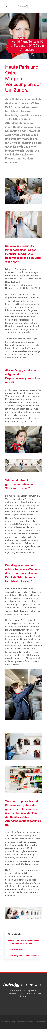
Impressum (32, 991)
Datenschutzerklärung (14, 994)
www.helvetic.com (17, 991)
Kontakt (23, 996)
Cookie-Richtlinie (33, 994)
